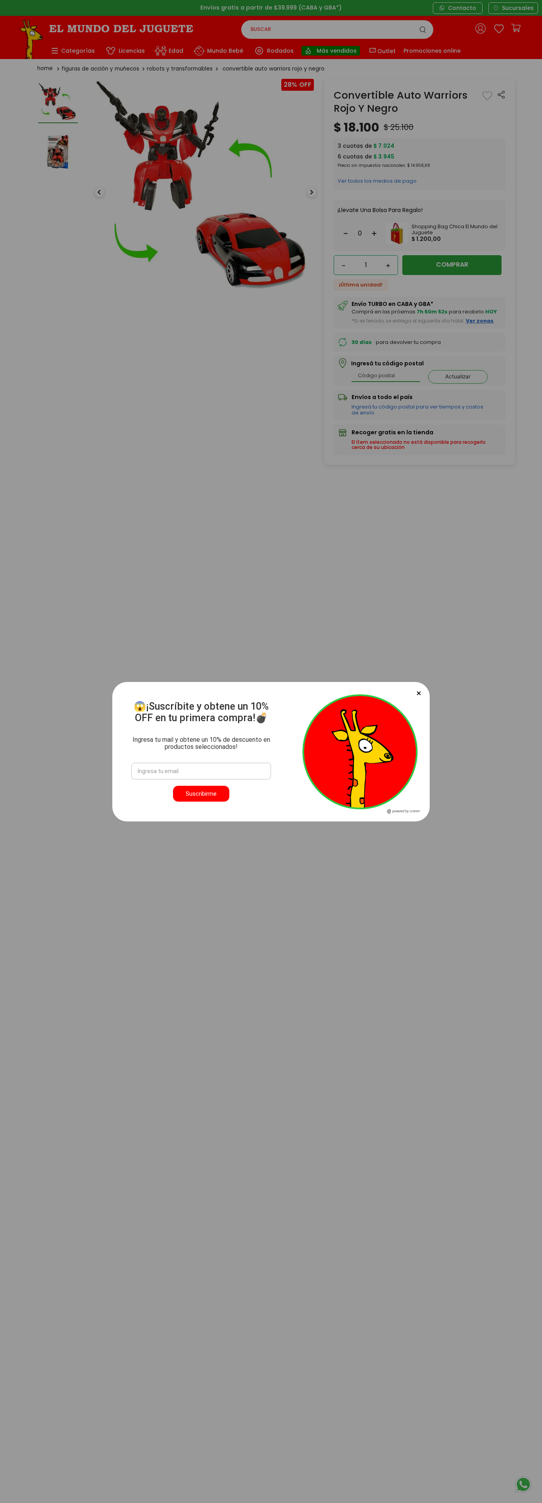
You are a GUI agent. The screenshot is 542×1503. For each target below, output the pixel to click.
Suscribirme (201, 793)
